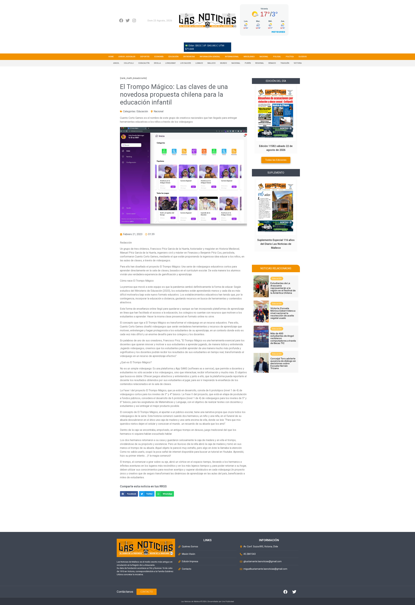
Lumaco (199, 63)
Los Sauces (185, 63)
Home (111, 57)
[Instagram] (134, 20)
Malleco (212, 63)
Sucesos (303, 57)
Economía (159, 57)
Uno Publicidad (228, 601)
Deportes (144, 57)
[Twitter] (127, 20)
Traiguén (284, 63)
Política (290, 57)
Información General (210, 57)
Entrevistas (189, 57)
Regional (259, 63)
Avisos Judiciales (127, 57)
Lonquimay (170, 63)
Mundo (223, 63)
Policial (277, 57)
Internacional (232, 57)
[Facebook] (121, 20)
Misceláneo (249, 57)
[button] (129, 494)
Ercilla (157, 63)
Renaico (272, 63)
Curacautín (143, 63)
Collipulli (129, 63)
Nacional (264, 57)
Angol (116, 63)
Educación (173, 57)
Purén (248, 63)
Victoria (298, 63)
